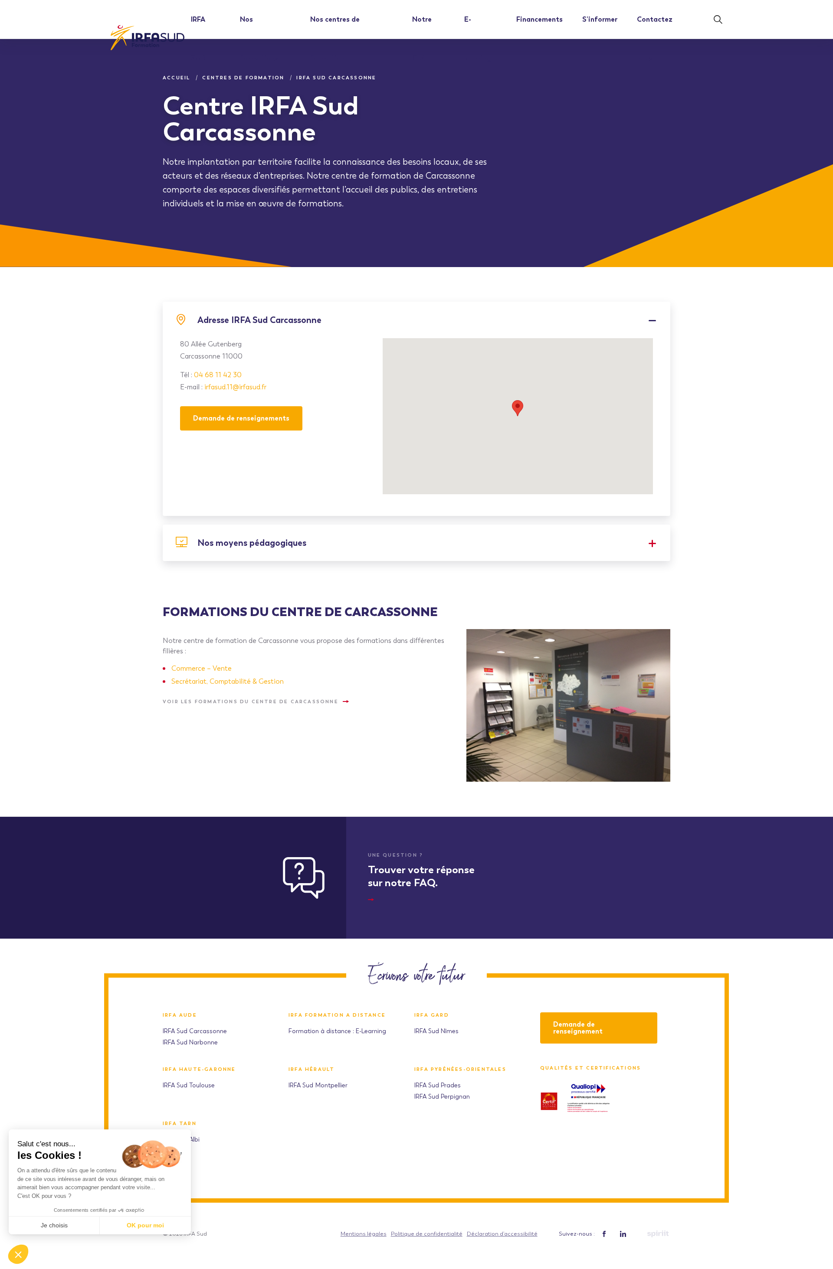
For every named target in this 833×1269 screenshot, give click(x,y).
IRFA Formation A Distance (337, 1015)
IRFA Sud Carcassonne (195, 1031)
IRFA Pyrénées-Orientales (460, 1069)
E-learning (477, 38)
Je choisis (54, 1225)
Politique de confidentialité (426, 1233)
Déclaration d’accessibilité (502, 1233)
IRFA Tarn (180, 1123)
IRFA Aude (180, 1015)
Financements (539, 19)
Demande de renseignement (578, 1027)
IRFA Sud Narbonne (190, 1042)
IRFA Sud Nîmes (436, 1031)
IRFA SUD (198, 38)
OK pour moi (145, 1225)
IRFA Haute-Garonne (199, 1069)
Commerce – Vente (201, 668)
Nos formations (259, 38)
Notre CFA (422, 38)
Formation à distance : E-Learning (337, 1031)
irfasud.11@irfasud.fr (235, 387)
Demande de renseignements (241, 418)
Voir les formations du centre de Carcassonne (250, 701)
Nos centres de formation (335, 38)
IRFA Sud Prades (437, 1085)
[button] (18, 1254)
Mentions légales (364, 1233)
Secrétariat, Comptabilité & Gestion (227, 681)
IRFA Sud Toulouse (189, 1085)
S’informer (599, 19)
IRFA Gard (431, 1015)
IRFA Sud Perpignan (442, 1096)
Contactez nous (654, 38)
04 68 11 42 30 (218, 375)
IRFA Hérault (312, 1069)
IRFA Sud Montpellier (318, 1085)
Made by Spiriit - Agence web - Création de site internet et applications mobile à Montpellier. (658, 1233)
